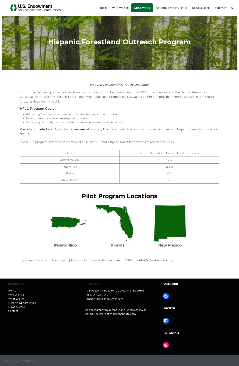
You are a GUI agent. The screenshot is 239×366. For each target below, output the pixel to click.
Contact (221, 7)
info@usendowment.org (108, 298)
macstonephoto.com (123, 314)
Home (103, 7)
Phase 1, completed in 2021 (38, 129)
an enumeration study (86, 129)
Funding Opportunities (171, 7)
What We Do (142, 7)
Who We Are (120, 7)
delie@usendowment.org (155, 260)
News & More (201, 7)
